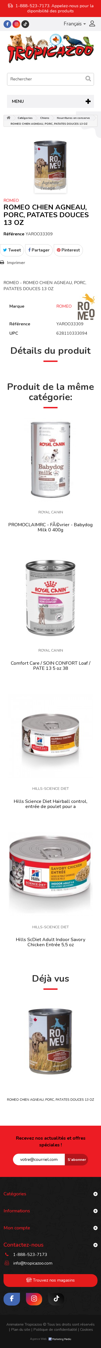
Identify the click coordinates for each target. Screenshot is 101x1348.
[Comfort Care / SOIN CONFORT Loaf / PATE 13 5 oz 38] (50, 598)
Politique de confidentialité (54, 1329)
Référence (14, 234)
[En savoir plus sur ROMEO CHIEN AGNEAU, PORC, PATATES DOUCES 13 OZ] (50, 1041)
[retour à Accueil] (8, 118)
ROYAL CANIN (50, 512)
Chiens (44, 118)
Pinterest (70, 250)
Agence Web (38, 1339)
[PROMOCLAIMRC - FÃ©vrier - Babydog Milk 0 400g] (50, 459)
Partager (40, 250)
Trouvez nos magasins (53, 1280)
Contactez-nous (23, 1244)
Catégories (25, 118)
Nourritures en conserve (73, 118)
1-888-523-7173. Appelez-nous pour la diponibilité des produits (54, 8)
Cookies (85, 1329)
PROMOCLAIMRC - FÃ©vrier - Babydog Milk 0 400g (50, 527)
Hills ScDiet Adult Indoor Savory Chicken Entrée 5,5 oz (50, 942)
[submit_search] (88, 78)
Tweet (14, 250)
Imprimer (16, 262)
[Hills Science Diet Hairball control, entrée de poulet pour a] (50, 736)
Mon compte (17, 1228)
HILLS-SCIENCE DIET (50, 788)
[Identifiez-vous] (91, 24)
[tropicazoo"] (7, 24)
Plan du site (19, 1329)
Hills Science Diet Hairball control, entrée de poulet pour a (50, 804)
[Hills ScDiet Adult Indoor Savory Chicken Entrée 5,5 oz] (50, 874)
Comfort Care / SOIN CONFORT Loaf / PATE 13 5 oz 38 (50, 665)
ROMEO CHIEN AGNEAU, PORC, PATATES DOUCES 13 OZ (50, 1099)
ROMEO (11, 200)
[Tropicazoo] (50, 48)
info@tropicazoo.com (32, 1263)
